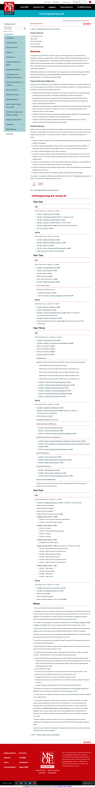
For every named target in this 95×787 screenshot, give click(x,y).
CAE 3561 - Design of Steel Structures (48, 462)
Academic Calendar (11, 43)
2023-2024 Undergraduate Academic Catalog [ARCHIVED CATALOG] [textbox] (77, 20)
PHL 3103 (57, 321)
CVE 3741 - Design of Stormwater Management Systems (53, 449)
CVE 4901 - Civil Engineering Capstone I (47, 502)
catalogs (27, 786)
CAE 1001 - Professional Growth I (45, 214)
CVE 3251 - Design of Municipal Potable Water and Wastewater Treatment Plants (59, 441)
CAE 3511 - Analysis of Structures (47, 457)
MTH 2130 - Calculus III (43, 354)
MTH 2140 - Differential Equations (46, 282)
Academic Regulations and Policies (13, 63)
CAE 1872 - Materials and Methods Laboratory (49, 242)
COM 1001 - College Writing (44, 225)
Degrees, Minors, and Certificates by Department (13, 76)
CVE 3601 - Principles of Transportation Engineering (52, 390)
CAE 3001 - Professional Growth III (46, 340)
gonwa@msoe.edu (38, 46)
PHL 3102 (50, 321)
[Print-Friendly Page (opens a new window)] (88, 24)
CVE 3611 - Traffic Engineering (46, 470)
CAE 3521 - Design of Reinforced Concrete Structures (52, 459)
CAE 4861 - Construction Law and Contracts (48, 588)
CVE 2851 (87, 622)
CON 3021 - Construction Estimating (48, 428)
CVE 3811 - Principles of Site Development (49, 396)
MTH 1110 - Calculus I (42, 228)
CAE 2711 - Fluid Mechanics (44, 310)
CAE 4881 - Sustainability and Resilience (47, 408)
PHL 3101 (44, 321)
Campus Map (9, 124)
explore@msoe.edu (52, 772)
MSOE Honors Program (12, 94)
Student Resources (11, 129)
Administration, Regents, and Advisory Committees (14, 113)
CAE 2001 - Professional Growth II (46, 267)
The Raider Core (10, 57)
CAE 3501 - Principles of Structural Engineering (50, 388)
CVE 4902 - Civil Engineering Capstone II (47, 591)
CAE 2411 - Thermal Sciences (44, 270)
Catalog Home (10, 38)
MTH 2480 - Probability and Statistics (47, 318)
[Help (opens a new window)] (90, 24)
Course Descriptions (11, 90)
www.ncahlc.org (68, 754)
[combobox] (77, 20)
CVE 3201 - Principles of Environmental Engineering (52, 382)
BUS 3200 (35, 691)
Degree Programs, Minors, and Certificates (14, 83)
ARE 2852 (82, 622)
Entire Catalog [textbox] (7, 27)
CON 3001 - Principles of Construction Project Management (52, 343)
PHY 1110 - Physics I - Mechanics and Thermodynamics (51, 248)
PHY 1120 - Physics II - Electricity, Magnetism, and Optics (53, 295)
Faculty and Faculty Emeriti (13, 119)
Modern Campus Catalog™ (65, 786)
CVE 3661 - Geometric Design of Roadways (49, 473)
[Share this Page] (86, 24)
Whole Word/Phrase (9, 31)
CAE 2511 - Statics (41, 273)
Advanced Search (8, 34)
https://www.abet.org (79, 176)
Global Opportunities (12, 99)
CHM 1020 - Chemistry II (44, 293)
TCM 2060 (44, 625)
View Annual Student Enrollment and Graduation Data (44, 190)
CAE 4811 (78, 688)
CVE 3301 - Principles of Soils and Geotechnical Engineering (54, 385)
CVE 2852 (35, 625)
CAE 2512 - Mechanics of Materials (46, 307)
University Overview (11, 47)
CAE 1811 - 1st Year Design (44, 217)
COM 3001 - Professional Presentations (47, 410)
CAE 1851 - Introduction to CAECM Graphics (48, 220)
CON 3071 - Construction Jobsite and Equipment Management (54, 433)
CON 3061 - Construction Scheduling (48, 430)
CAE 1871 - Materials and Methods (46, 240)
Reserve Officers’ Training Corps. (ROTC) (13, 105)
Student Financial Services (13, 69)
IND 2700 (83, 688)
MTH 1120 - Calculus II (43, 245)
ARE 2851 (76, 622)
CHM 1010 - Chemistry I (43, 222)
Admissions (9, 52)
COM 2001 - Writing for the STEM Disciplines (48, 313)
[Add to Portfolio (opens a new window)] (84, 24)
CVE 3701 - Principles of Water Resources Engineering (52, 393)
